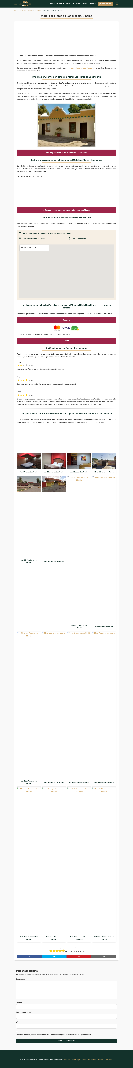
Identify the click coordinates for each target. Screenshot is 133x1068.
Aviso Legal (76, 1060)
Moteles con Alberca (73, 4)
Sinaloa (30, 10)
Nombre (19, 1002)
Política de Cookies (89, 1060)
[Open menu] (15, 3)
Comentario (21, 979)
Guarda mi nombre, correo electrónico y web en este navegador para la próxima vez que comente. (54, 1035)
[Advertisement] (66, 39)
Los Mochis (37, 10)
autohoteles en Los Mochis (81, 68)
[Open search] (117, 3)
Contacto (66, 1060)
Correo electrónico (24, 1012)
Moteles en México (20, 10)
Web (17, 1022)
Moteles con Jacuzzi (57, 4)
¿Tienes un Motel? (105, 4)
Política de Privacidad (105, 1060)
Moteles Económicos (89, 4)
